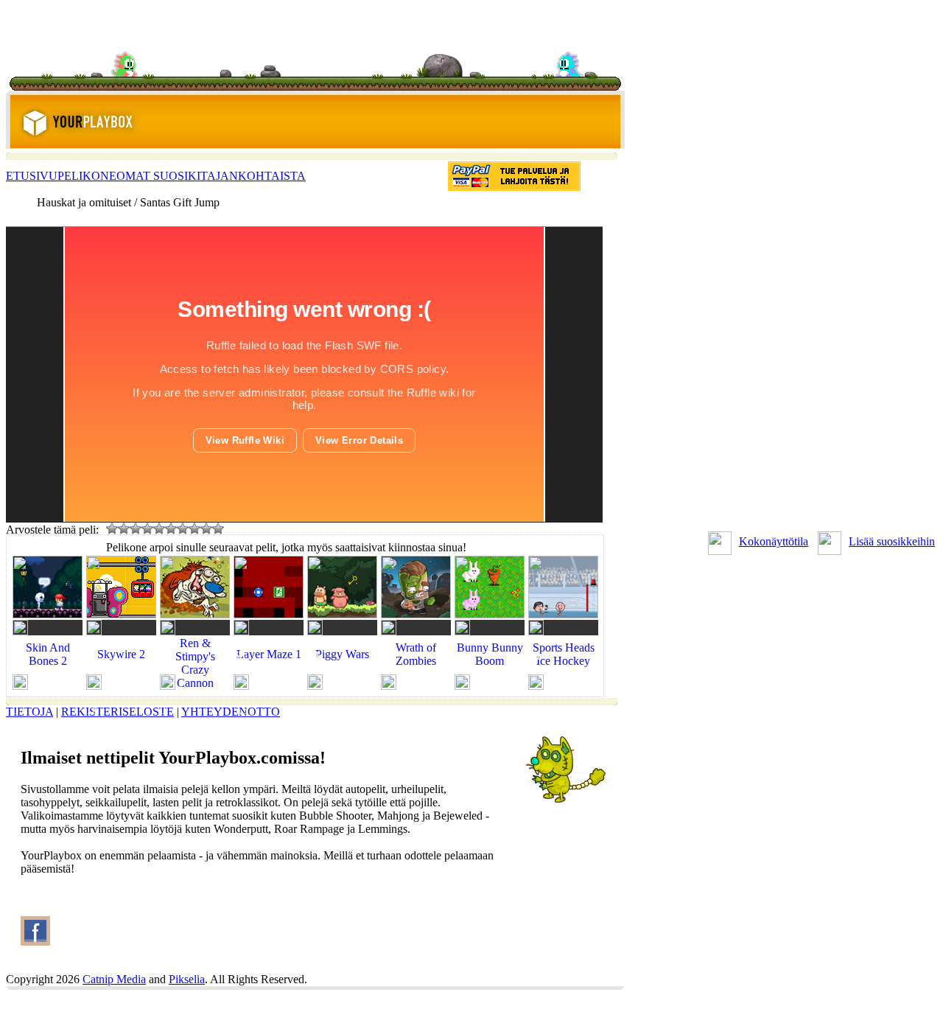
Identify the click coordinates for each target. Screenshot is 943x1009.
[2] (124, 528)
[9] (206, 528)
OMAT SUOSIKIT (161, 176)
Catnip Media (114, 979)
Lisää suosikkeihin (892, 541)
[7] (183, 528)
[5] (159, 528)
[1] (112, 528)
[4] (147, 528)
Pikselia (187, 979)
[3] (135, 528)
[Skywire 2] (121, 668)
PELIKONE (86, 176)
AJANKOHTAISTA (256, 176)
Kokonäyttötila (773, 541)
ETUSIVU (31, 176)
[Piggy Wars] (342, 668)
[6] (171, 528)
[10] (218, 528)
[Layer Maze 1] (269, 668)
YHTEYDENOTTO (230, 711)
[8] (194, 528)
